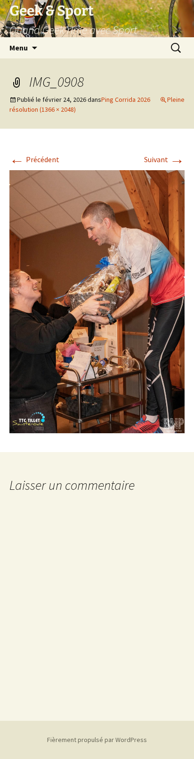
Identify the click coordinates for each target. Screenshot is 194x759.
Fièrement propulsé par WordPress (97, 739)
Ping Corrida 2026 (125, 99)
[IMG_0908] (97, 300)
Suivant (164, 159)
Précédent (34, 159)
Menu (18, 47)
